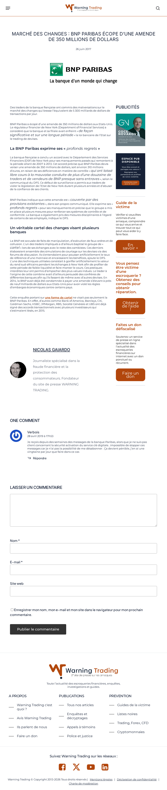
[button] (8, 8)
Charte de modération (83, 783)
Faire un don (130, 375)
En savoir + (130, 246)
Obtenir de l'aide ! (130, 306)
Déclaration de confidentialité (137, 779)
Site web (17, 583)
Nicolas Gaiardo (51, 349)
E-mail (16, 562)
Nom (15, 540)
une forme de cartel (58, 297)
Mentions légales (101, 779)
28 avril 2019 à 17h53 (40, 436)
